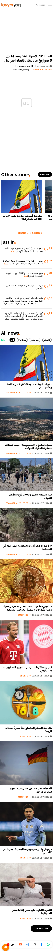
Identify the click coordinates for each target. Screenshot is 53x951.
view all (44, 174)
